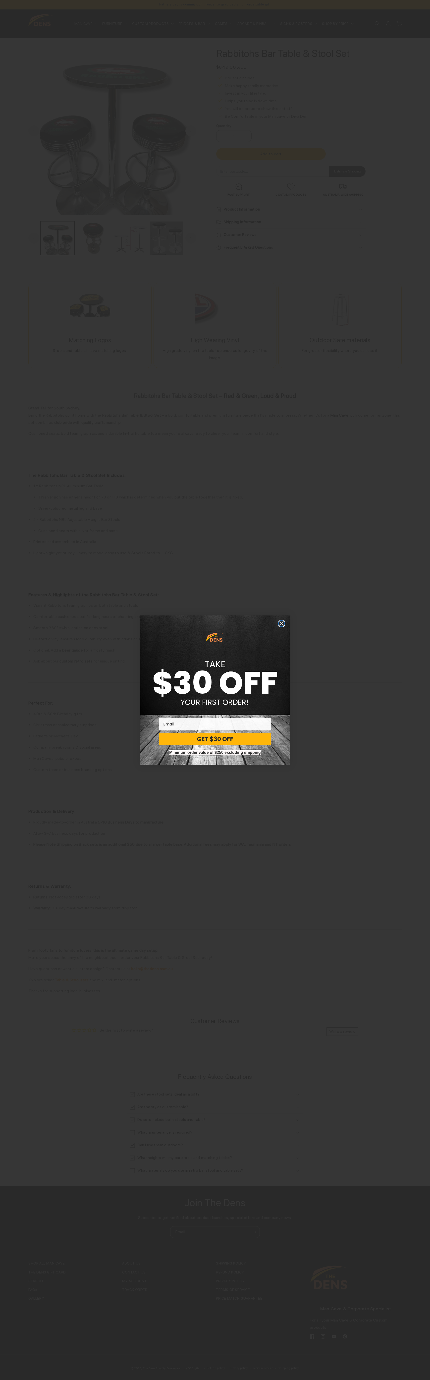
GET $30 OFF (215, 739)
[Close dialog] (281, 623)
